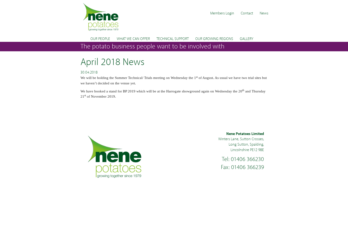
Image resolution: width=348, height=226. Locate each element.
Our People (100, 39)
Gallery (246, 39)
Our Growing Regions (214, 39)
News (264, 13)
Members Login (222, 13)
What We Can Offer (133, 39)
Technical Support (172, 39)
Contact (247, 13)
